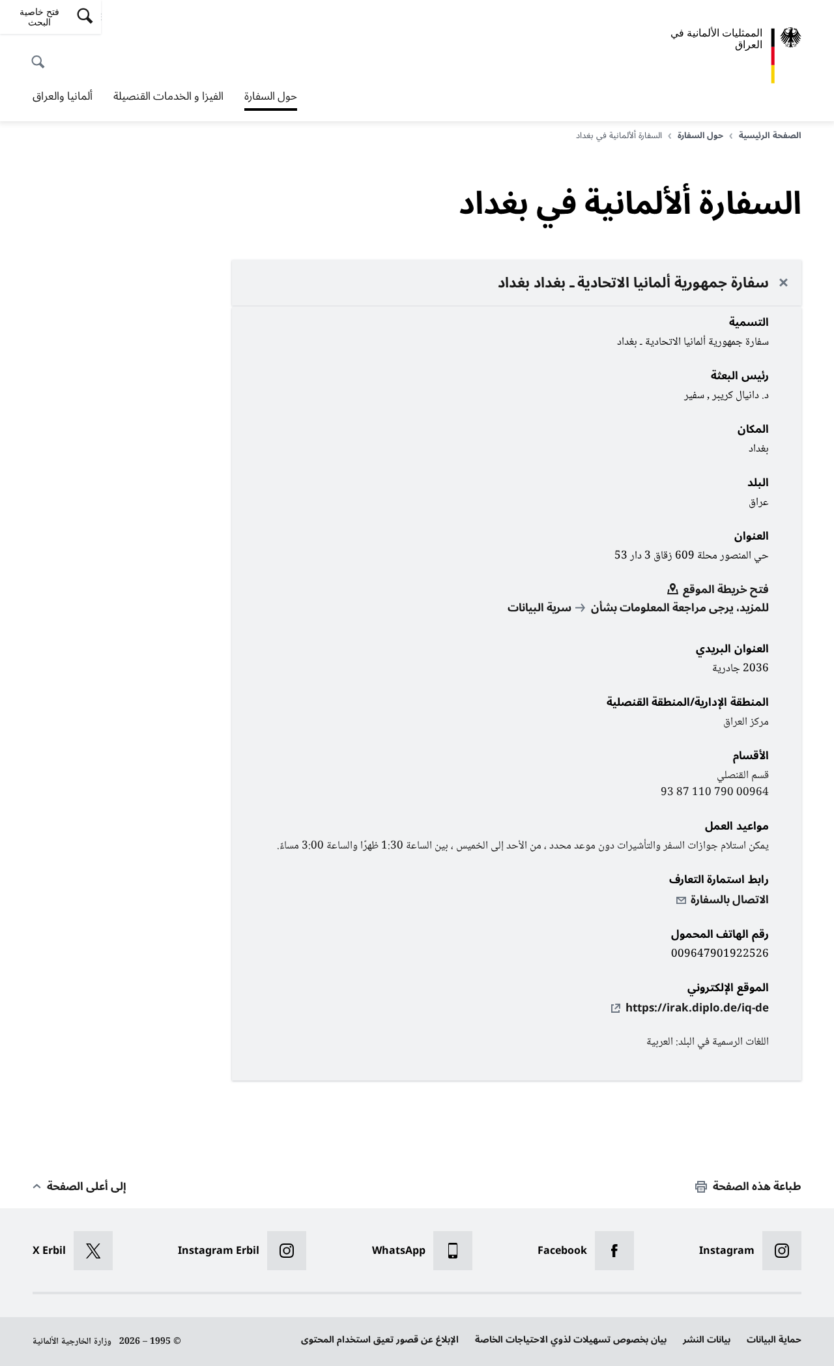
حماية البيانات (774, 1339)
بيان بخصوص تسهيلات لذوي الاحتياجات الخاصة (571, 1339)
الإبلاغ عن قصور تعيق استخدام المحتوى (380, 1339)
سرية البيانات (539, 608)
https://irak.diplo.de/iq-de (697, 1008)
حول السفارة (270, 98)
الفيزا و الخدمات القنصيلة (168, 96)
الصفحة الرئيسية (770, 135)
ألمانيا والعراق (63, 96)
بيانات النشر (706, 1339)
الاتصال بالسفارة (730, 900)
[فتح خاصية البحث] (41, 54)
